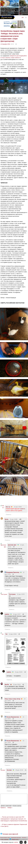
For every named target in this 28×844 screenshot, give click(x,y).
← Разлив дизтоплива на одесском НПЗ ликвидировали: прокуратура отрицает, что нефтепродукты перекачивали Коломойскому (14, 818)
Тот (6, 634)
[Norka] (2, 519)
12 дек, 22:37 (16, 614)
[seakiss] (2, 614)
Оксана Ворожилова (12, 717)
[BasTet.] (2, 684)
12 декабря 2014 (5, 44)
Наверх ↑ (10, 807)
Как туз (8, 507)
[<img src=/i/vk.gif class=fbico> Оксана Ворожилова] (2, 717)
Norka (6, 519)
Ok (21, 842)
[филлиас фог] (3, 547)
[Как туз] (2, 508)
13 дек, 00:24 (16, 684)
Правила (3, 807)
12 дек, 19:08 (13, 519)
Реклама (14, 28)
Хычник (9, 770)
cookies (16, 842)
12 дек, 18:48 (17, 507)
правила (22, 508)
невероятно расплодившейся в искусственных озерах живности (14, 56)
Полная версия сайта (5, 837)
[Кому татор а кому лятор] (2, 699)
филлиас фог (12, 545)
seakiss (7, 614)
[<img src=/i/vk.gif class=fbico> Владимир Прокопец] (2, 572)
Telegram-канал (15, 839)
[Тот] (2, 634)
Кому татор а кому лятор (12, 699)
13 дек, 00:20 (18, 672)
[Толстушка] (4, 594)
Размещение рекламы (16, 837)
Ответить (8, 514)
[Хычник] (3, 770)
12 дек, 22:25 (20, 594)
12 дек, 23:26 (12, 634)
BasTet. (7, 684)
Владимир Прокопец (12, 572)
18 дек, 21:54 (19, 770)
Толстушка (12, 594)
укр (23, 17)
